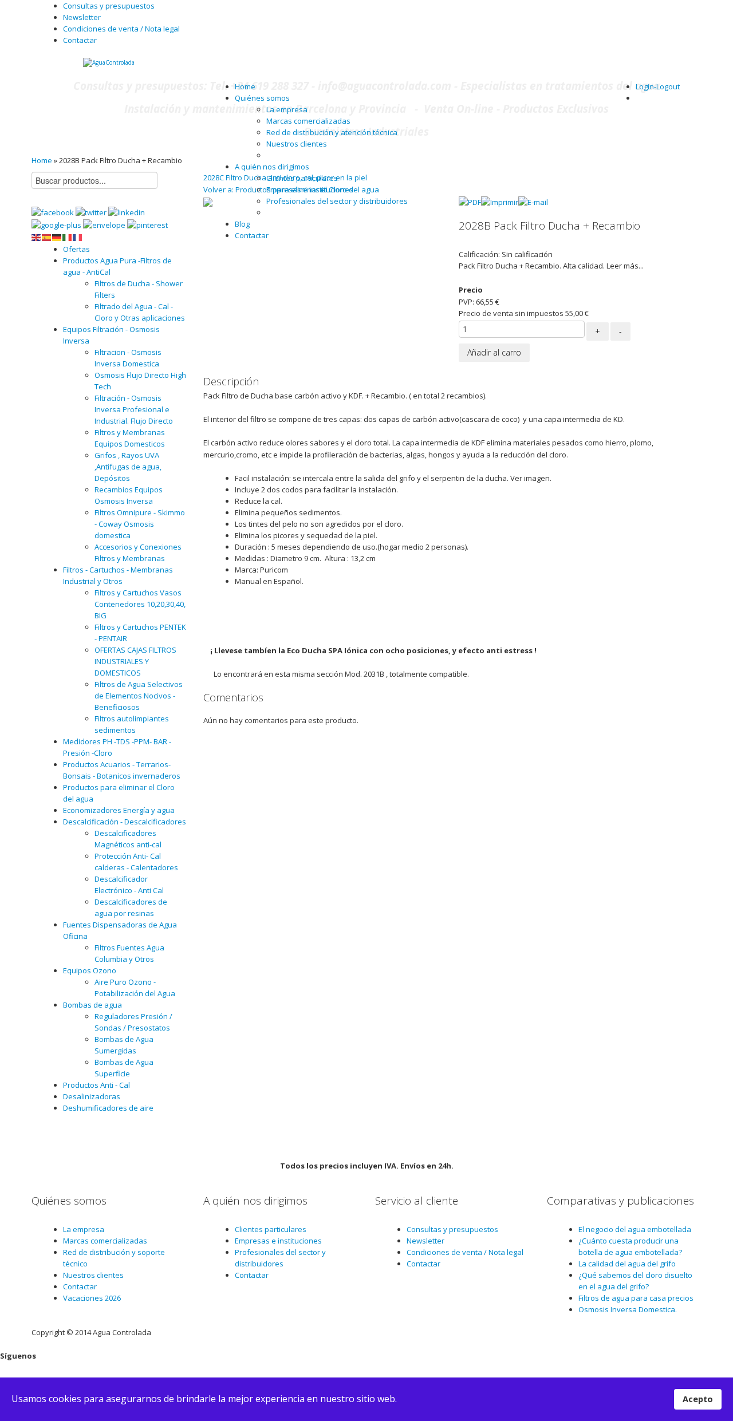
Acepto (698, 1399)
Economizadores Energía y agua (119, 810)
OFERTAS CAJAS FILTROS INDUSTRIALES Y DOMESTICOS (135, 661)
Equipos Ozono (89, 970)
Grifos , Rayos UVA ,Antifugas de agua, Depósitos (127, 466)
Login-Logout (658, 86)
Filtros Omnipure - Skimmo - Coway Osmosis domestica (139, 523)
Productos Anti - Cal (96, 1085)
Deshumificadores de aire (108, 1108)
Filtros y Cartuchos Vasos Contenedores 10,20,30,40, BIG (140, 604)
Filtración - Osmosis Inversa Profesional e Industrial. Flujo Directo (133, 409)
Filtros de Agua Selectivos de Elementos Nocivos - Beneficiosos (138, 695)
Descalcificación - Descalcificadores (124, 821)
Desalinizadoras (91, 1096)
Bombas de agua (92, 1005)
